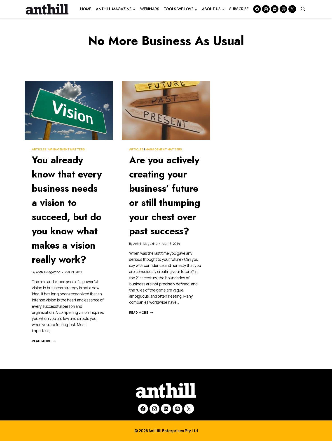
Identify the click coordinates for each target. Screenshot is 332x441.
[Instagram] (266, 9)
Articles (39, 149)
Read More (44, 341)
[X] (189, 409)
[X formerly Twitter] (292, 9)
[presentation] (69, 110)
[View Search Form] (302, 9)
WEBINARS (149, 9)
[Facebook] (257, 9)
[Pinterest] (283, 9)
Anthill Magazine (48, 272)
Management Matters (66, 149)
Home (85, 9)
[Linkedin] (274, 9)
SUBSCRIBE (239, 9)
